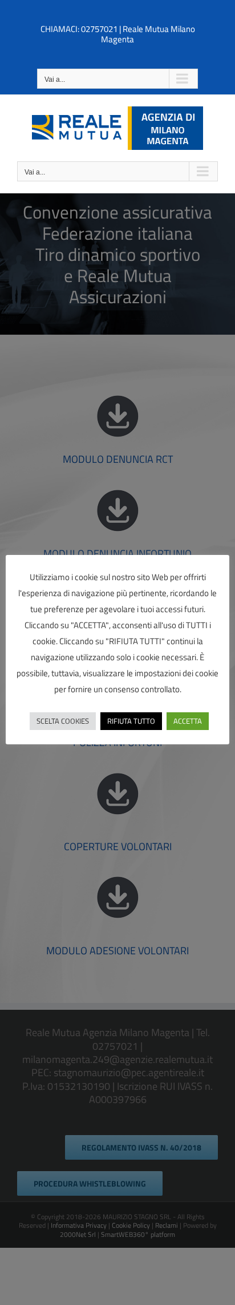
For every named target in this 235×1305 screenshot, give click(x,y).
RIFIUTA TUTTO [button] (131, 721)
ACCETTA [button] (187, 721)
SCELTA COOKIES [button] (63, 721)
